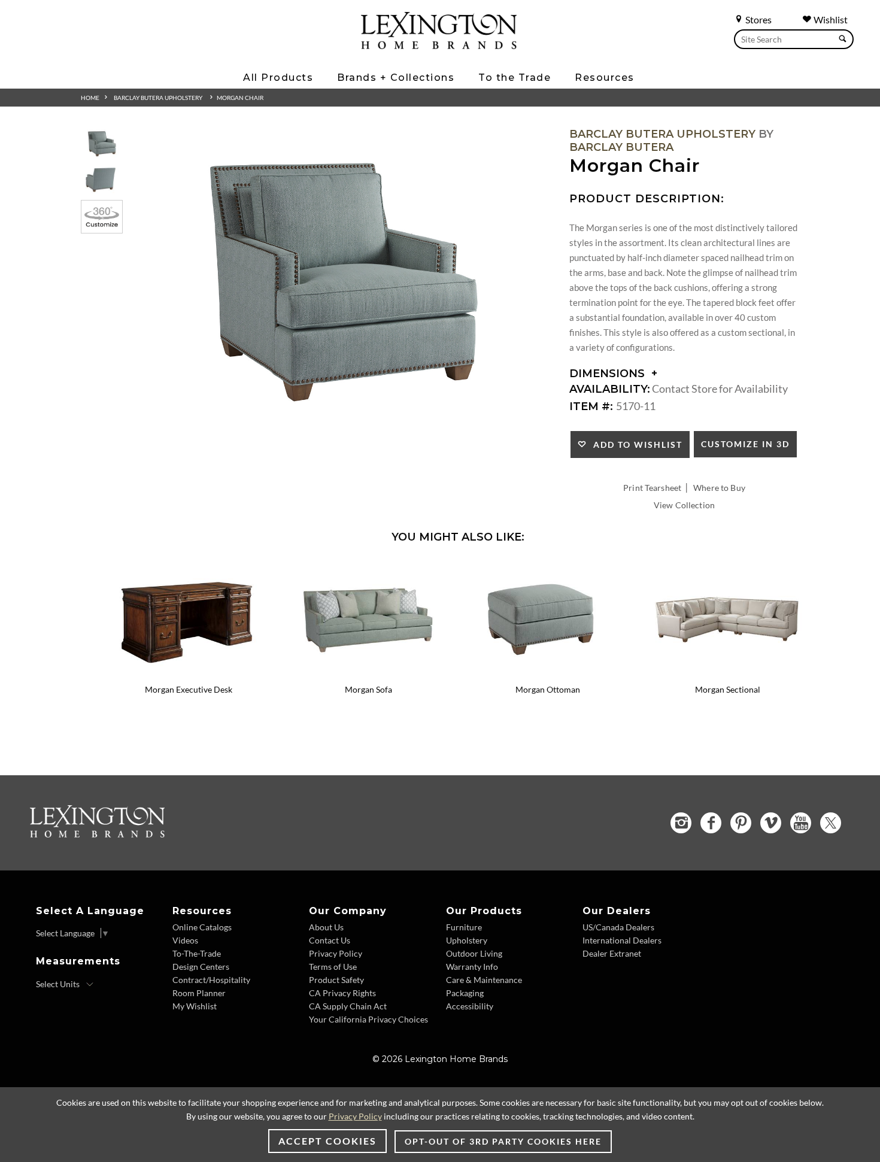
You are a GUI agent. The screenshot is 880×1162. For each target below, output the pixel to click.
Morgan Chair (240, 97)
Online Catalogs (202, 927)
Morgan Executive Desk (188, 689)
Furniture (464, 927)
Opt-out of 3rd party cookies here (503, 1141)
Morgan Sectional (727, 689)
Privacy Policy (335, 953)
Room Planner (199, 993)
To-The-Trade (196, 953)
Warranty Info (472, 966)
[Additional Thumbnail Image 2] (102, 179)
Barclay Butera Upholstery (158, 97)
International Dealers (621, 940)
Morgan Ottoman (547, 689)
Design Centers (200, 966)
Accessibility (469, 1006)
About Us (326, 927)
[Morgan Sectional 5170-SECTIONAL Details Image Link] (727, 673)
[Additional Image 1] (342, 279)
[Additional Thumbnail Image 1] (102, 143)
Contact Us (329, 940)
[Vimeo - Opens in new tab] (770, 822)
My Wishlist (194, 1006)
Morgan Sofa (368, 689)
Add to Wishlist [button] (634, 444)
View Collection (684, 505)
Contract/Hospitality (211, 980)
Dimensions (608, 373)
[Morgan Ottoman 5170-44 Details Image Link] (548, 673)
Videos (185, 940)
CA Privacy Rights (342, 993)
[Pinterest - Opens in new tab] (740, 822)
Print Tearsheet (652, 488)
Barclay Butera (621, 147)
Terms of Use (333, 966)
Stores (758, 19)
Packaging (465, 993)
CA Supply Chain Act (348, 1006)
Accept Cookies (327, 1140)
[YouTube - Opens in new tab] (800, 822)
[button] (269, 570)
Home (90, 97)
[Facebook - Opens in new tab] (710, 822)
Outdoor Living (474, 953)
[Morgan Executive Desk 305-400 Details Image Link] (188, 673)
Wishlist (830, 19)
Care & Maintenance (484, 980)
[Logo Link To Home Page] (439, 44)
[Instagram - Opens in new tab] (680, 822)
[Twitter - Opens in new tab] (830, 822)
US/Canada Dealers (618, 927)
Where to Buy (719, 488)
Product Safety (336, 980)
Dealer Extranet (611, 953)
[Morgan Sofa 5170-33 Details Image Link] (368, 673)
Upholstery (466, 940)
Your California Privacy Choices (368, 1019)
